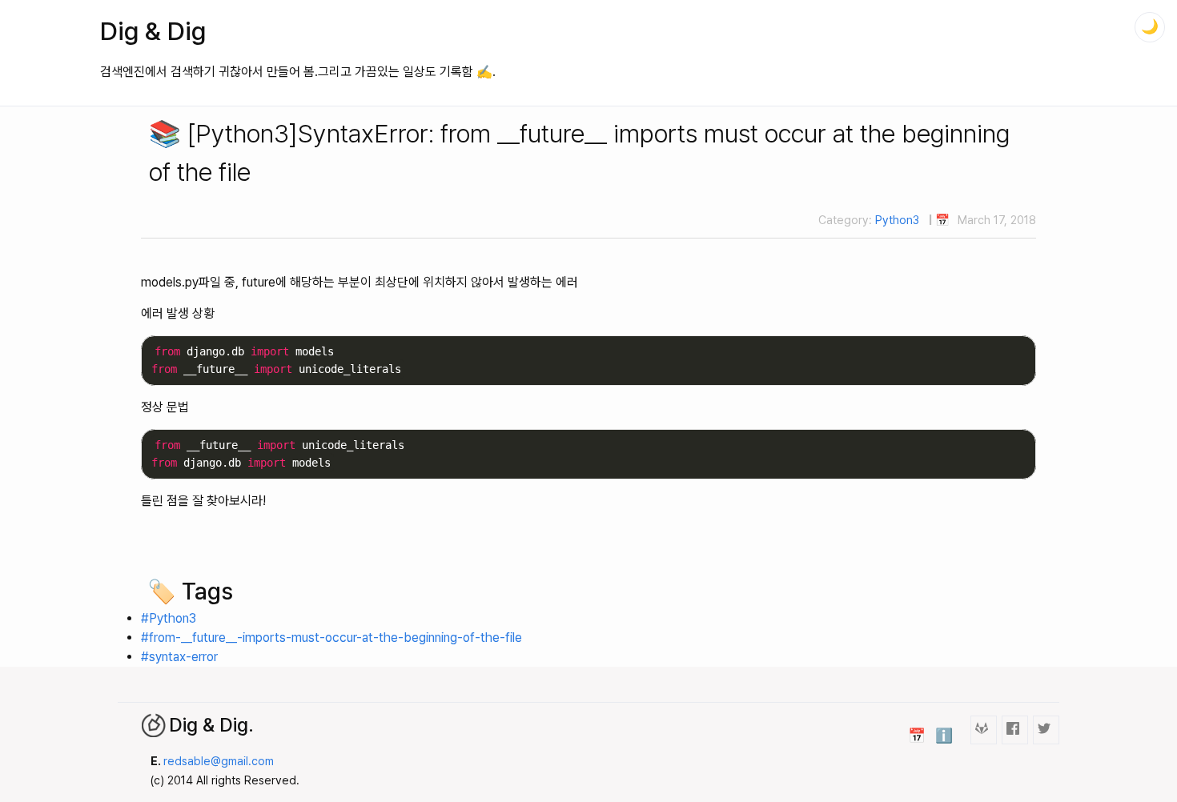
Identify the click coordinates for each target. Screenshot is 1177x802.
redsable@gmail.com (218, 761)
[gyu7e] (1014, 729)
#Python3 (168, 618)
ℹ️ (944, 735)
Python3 (897, 220)
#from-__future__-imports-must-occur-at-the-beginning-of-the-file (331, 637)
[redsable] (983, 729)
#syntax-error (179, 656)
